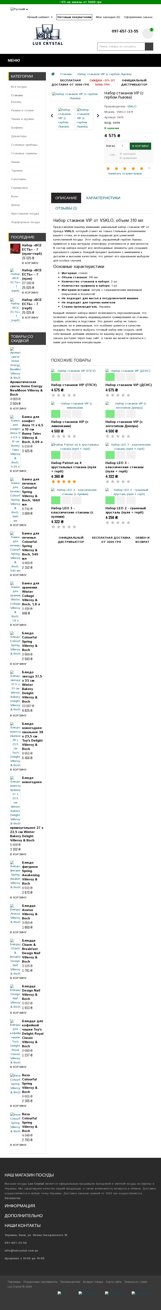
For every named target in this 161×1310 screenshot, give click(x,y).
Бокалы (16, 102)
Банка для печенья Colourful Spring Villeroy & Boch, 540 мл (30, 546)
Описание (66, 197)
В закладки (128, 154)
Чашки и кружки (22, 119)
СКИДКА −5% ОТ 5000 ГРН (102, 82)
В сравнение (128, 158)
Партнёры (14, 1282)
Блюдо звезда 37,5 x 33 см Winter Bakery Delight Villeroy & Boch (32, 687)
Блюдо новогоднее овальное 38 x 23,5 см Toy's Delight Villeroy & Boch (32, 736)
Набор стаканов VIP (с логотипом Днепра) (124, 424)
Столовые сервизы (24, 153)
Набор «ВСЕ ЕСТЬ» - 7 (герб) (32, 304)
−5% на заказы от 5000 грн (80, 2)
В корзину (30, 263)
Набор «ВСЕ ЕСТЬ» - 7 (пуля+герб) (32, 249)
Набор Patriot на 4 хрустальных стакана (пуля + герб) (73, 467)
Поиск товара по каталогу (149, 47)
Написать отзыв (118, 174)
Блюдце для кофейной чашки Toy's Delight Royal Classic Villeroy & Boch (32, 1034)
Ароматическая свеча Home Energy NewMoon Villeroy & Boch (26, 388)
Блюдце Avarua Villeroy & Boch (29, 912)
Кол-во (110, 146)
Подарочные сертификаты (40, 1282)
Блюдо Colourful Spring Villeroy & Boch (29, 641)
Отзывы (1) (66, 208)
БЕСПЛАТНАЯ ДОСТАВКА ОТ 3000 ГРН (70, 82)
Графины (17, 128)
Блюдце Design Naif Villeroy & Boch (31, 992)
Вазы (14, 196)
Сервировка (19, 188)
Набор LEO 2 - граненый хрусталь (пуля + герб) (125, 510)
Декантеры (19, 136)
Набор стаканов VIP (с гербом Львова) (104, 74)
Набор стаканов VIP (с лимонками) (69, 424)
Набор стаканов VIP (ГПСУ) (74, 385)
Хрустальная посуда (25, 214)
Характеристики (103, 197)
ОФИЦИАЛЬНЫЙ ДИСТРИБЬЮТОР (134, 82)
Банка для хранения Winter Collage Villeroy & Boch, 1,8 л (31, 594)
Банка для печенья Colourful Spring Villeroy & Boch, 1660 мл (31, 492)
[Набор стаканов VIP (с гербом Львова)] (75, 96)
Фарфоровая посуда (25, 222)
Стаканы (17, 95)
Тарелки (16, 171)
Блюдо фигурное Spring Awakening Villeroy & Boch (31, 873)
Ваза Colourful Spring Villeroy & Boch (29, 1083)
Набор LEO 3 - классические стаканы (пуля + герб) (124, 467)
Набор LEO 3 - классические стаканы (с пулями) (72, 512)
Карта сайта (113, 1282)
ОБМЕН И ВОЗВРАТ (142, 540)
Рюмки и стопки (22, 110)
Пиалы (15, 162)
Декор (15, 205)
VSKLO (131, 106)
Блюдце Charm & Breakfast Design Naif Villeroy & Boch (31, 951)
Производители (70, 1282)
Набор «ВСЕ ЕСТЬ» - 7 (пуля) (32, 274)
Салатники (18, 179)
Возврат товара (93, 1282)
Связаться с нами (135, 1282)
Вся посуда (19, 87)
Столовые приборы (24, 145)
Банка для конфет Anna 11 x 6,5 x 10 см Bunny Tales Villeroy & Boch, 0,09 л (32, 429)
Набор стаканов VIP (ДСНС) (128, 385)
